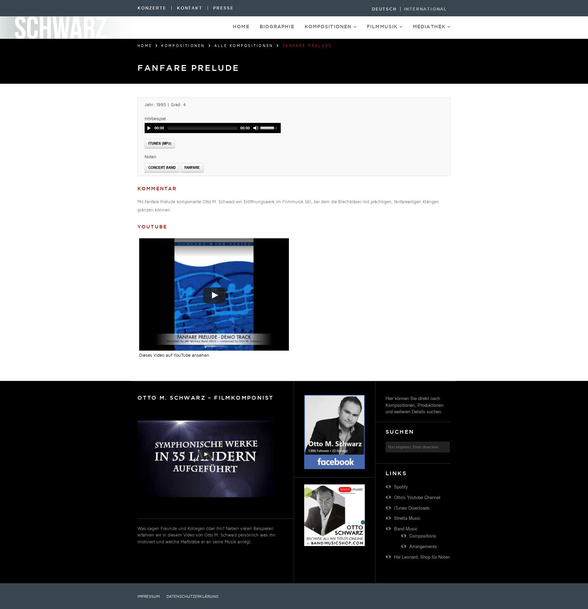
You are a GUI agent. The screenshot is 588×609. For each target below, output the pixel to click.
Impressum (148, 597)
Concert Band (162, 167)
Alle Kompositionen (244, 46)
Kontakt (190, 8)
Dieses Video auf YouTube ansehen (174, 355)
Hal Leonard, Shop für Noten (422, 557)
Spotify (401, 486)
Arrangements (423, 546)
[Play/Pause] (149, 128)
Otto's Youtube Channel (417, 497)
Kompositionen (328, 27)
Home (241, 27)
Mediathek (429, 27)
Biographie (277, 27)
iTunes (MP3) (159, 143)
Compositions (422, 535)
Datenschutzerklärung (192, 597)
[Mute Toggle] (256, 128)
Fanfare (192, 167)
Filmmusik (382, 27)
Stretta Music (407, 518)
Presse (223, 8)
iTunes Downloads (412, 507)
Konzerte (151, 8)
